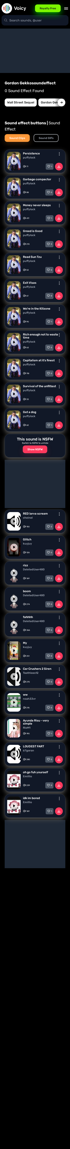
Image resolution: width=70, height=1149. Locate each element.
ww (25, 694)
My (25, 642)
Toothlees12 (30, 673)
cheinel (28, 517)
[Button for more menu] (59, 154)
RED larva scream (35, 513)
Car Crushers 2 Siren (37, 668)
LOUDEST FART (33, 746)
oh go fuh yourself (35, 772)
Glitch (27, 539)
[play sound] (14, 161)
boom (27, 591)
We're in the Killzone (36, 308)
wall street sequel (20, 102)
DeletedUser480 (34, 569)
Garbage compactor (37, 179)
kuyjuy (27, 543)
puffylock (29, 157)
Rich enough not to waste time (40, 336)
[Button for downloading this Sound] (59, 166)
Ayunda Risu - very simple (36, 722)
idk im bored (31, 798)
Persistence (31, 153)
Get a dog (29, 412)
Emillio (27, 776)
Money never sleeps (37, 205)
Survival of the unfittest (39, 386)
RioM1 (26, 727)
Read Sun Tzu (32, 256)
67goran (28, 750)
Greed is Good (32, 231)
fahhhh (28, 617)
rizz (25, 565)
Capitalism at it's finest (39, 360)
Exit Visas (29, 282)
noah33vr (29, 698)
